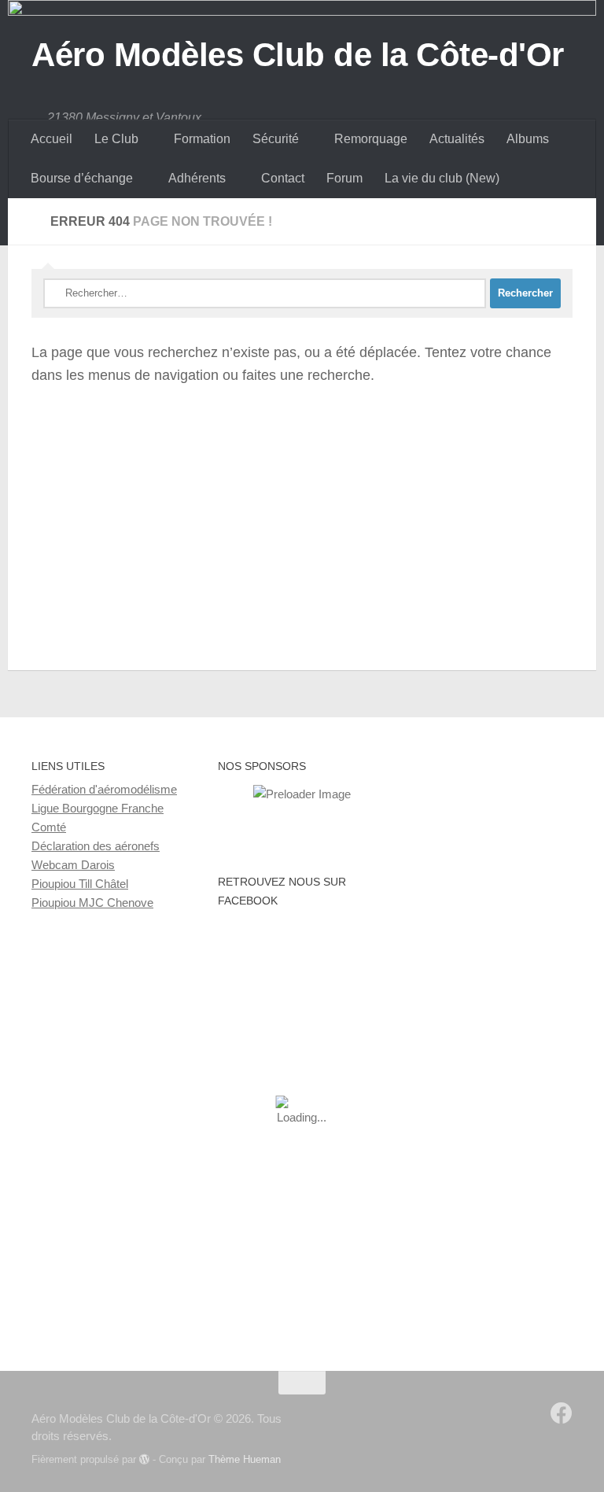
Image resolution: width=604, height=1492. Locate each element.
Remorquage (370, 139)
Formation (202, 139)
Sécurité (275, 139)
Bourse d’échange (82, 178)
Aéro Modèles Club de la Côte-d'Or (297, 54)
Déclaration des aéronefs (95, 846)
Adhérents (197, 178)
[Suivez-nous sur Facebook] (562, 1413)
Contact (282, 178)
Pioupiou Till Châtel (79, 883)
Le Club (116, 139)
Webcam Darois (73, 864)
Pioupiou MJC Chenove (92, 902)
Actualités (456, 139)
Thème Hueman (244, 1459)
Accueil (51, 139)
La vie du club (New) (442, 178)
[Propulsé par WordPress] (144, 1459)
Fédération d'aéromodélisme (104, 789)
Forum (344, 178)
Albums (527, 139)
